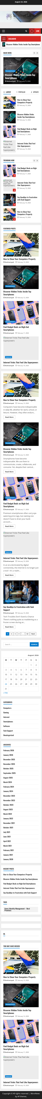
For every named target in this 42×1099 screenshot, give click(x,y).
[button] (3, 31)
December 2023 (9, 795)
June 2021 (7, 836)
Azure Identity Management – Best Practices (17, 909)
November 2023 (9, 800)
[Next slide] (37, 53)
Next (33, 634)
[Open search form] (26, 31)
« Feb (5, 693)
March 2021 (7, 845)
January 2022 (8, 818)
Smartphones (10, 71)
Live (37, 31)
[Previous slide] (34, 53)
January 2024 (8, 791)
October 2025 (8, 768)
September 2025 (9, 773)
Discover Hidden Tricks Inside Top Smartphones (20, 76)
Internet (8, 357)
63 (27, 634)
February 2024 (8, 786)
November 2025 (9, 764)
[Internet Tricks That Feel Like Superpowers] (21, 348)
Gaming (6, 712)
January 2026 (8, 755)
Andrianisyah (11, 81)
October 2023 (8, 804)
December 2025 (9, 759)
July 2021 (6, 832)
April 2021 (7, 841)
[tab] (7, 92)
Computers (9, 254)
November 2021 (9, 823)
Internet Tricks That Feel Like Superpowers (9, 171)
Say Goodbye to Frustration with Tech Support (9, 185)
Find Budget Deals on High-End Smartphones (9, 132)
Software (6, 726)
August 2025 (8, 777)
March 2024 (7, 782)
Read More (10, 417)
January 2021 (8, 854)
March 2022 (7, 814)
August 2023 (8, 809)
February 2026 (8, 750)
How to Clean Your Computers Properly (9, 200)
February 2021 (8, 850)
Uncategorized (8, 735)
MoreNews (35, 1093)
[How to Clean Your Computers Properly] (21, 244)
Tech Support (10, 601)
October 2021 (8, 827)
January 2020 (8, 859)
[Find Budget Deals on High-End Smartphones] (21, 312)
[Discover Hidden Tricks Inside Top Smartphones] (21, 277)
